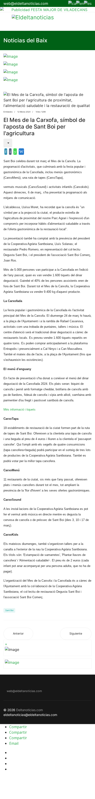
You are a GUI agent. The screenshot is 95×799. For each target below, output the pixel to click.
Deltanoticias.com (29, 710)
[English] (80, 3)
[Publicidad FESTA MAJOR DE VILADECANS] (47, 9)
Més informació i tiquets (19, 409)
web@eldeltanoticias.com (25, 3)
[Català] (72, 3)
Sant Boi (9, 610)
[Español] (88, 3)
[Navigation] (5, 21)
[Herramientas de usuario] (7, 143)
